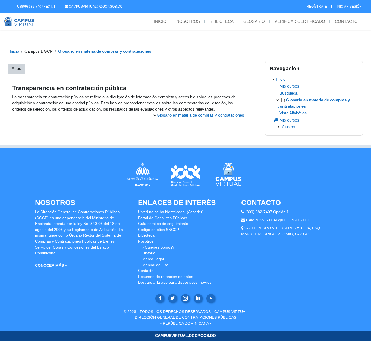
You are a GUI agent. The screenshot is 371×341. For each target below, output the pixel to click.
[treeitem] (314, 103)
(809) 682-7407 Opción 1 (267, 212)
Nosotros (188, 21)
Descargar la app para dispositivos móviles (175, 282)
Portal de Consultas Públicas (162, 218)
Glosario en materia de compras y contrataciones (104, 51)
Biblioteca (222, 21)
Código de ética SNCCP (158, 229)
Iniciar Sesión (349, 6)
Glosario (254, 21)
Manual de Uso (155, 265)
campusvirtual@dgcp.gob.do (95, 6)
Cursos (288, 127)
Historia (148, 253)
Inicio (160, 21)
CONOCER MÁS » (51, 265)
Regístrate (317, 6)
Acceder (195, 212)
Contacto (346, 21)
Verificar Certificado (300, 21)
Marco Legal (153, 259)
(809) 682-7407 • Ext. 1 (37, 6)
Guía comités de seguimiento (163, 223)
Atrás (16, 68)
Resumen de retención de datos (165, 276)
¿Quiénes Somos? (158, 247)
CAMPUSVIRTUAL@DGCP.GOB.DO (277, 220)
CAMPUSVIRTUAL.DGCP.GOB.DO (185, 335)
